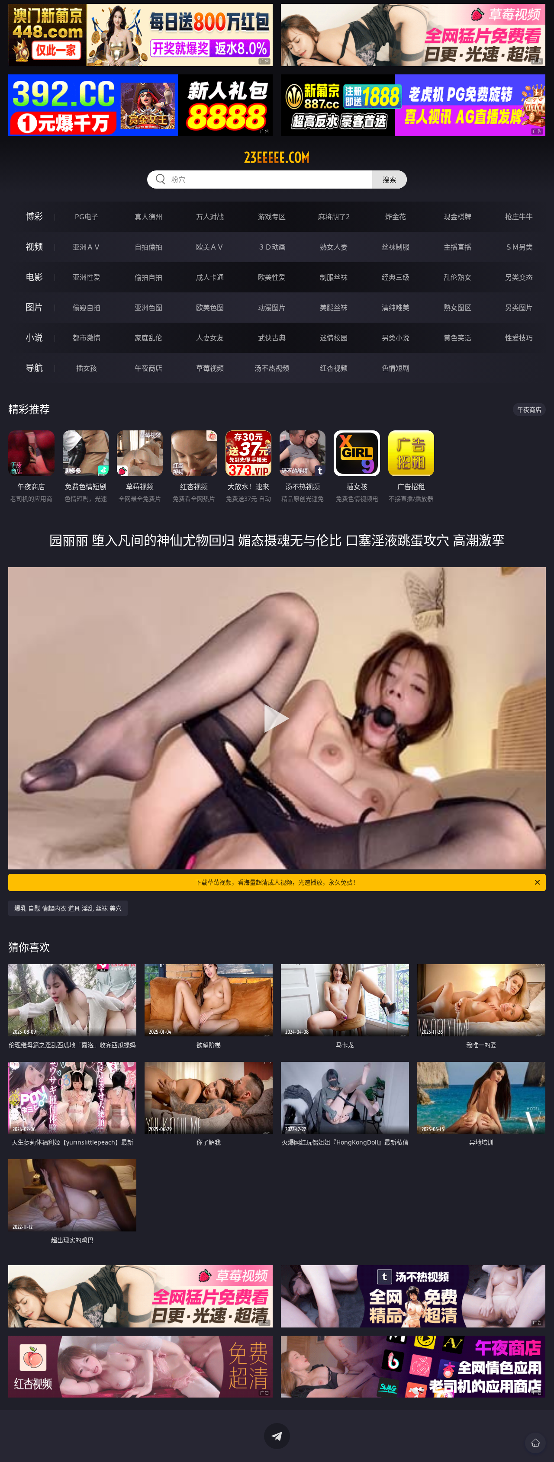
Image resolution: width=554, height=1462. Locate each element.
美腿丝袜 (334, 307)
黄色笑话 (457, 338)
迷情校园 (334, 338)
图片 (34, 307)
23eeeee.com (277, 157)
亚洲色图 (148, 307)
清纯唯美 (395, 307)
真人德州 (148, 216)
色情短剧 (395, 368)
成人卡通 (210, 277)
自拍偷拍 (148, 247)
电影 (34, 277)
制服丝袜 (334, 277)
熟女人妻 (334, 247)
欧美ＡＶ (210, 247)
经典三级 (395, 277)
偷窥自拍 (86, 307)
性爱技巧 (519, 338)
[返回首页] (535, 1443)
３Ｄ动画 (272, 247)
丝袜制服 (395, 247)
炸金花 (395, 216)
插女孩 (86, 368)
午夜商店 (148, 368)
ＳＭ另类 (519, 247)
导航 (34, 368)
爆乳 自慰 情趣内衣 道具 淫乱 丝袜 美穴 (68, 908)
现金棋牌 (457, 216)
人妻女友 (210, 338)
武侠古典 (272, 338)
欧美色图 (210, 307)
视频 (34, 247)
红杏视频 (334, 368)
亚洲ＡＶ (86, 247)
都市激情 (86, 338)
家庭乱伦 (148, 338)
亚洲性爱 (86, 277)
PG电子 (86, 216)
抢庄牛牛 (519, 216)
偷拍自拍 (148, 277)
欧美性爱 (272, 277)
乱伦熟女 (457, 277)
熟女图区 (457, 307)
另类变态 (519, 277)
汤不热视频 (271, 368)
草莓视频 (210, 368)
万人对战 (210, 216)
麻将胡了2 (334, 216)
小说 (34, 337)
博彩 (34, 216)
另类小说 (395, 338)
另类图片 (519, 307)
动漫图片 (272, 307)
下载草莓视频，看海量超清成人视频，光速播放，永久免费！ (277, 882)
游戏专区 (272, 216)
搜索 (389, 179)
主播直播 (457, 247)
